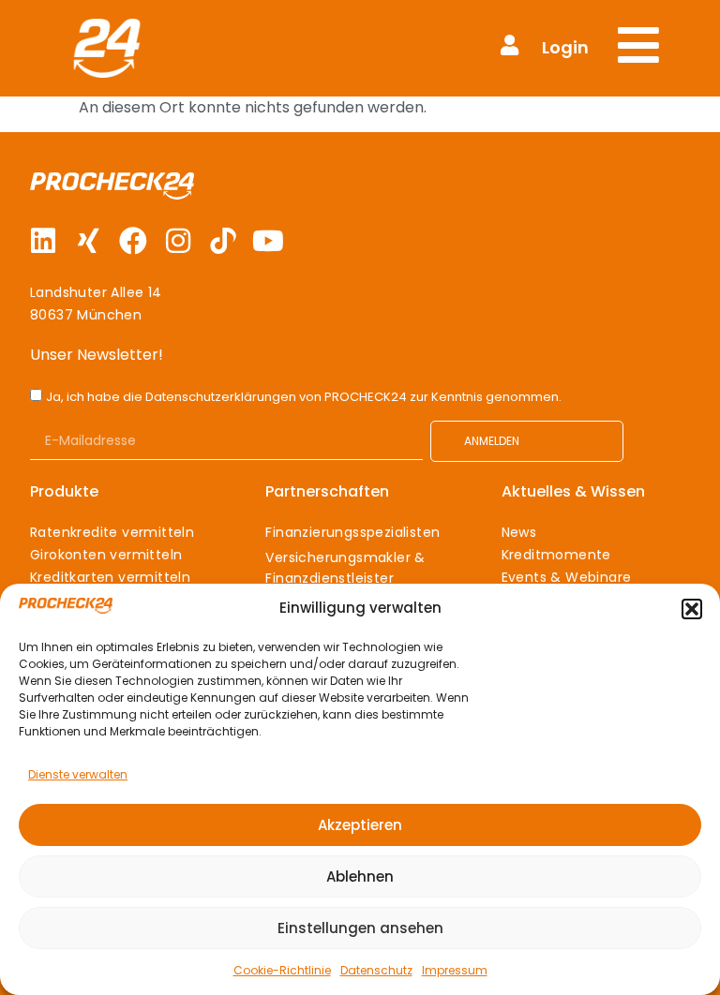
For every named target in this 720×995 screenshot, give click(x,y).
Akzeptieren (360, 825)
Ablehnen (360, 876)
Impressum (455, 970)
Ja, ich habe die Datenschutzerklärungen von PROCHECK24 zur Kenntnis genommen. (304, 397)
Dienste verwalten (78, 774)
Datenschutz (376, 970)
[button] (691, 609)
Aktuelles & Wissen (573, 491)
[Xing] (88, 240)
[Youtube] (268, 240)
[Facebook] (133, 240)
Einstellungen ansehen (360, 928)
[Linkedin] (43, 240)
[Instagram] (178, 240)
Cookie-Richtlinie (282, 970)
